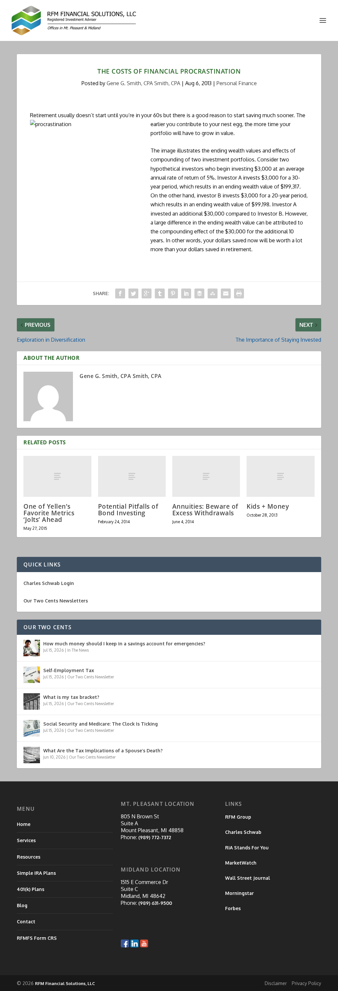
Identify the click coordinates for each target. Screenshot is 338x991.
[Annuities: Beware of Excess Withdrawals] (206, 476)
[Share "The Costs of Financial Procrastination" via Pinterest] (173, 293)
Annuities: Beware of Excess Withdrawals (205, 509)
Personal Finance (237, 83)
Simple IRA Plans (36, 873)
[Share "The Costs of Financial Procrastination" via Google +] (146, 293)
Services (26, 840)
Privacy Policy (306, 983)
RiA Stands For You (247, 847)
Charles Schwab (243, 832)
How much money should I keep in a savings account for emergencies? (124, 643)
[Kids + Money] (280, 476)
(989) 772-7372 (154, 837)
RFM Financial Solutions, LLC (65, 983)
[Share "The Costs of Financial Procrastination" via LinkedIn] (186, 293)
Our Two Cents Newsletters (55, 600)
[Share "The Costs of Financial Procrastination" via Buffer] (199, 293)
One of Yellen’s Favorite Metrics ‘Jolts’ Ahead (48, 513)
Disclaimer (276, 983)
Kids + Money (268, 506)
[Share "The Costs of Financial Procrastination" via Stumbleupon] (212, 293)
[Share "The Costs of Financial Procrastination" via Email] (225, 293)
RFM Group (238, 817)
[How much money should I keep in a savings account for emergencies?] (31, 648)
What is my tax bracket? (71, 697)
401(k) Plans (30, 889)
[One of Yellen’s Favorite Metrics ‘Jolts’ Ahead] (57, 476)
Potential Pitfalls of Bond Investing (128, 509)
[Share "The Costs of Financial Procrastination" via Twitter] (133, 293)
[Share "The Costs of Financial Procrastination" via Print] (239, 293)
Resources (28, 857)
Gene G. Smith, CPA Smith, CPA (143, 83)
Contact (26, 921)
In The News (78, 650)
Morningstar (239, 893)
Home (23, 824)
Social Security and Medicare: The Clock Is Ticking (100, 724)
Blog (22, 905)
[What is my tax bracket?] (31, 701)
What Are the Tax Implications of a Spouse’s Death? (103, 750)
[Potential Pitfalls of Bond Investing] (132, 476)
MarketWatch (240, 863)
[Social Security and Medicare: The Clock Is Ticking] (31, 728)
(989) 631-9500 (155, 903)
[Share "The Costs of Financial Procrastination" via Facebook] (120, 293)
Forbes (233, 908)
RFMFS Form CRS (37, 938)
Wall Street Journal (247, 878)
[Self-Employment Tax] (31, 674)
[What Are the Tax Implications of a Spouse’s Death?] (31, 755)
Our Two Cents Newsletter (90, 676)
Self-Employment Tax (68, 670)
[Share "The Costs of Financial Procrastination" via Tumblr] (159, 293)
